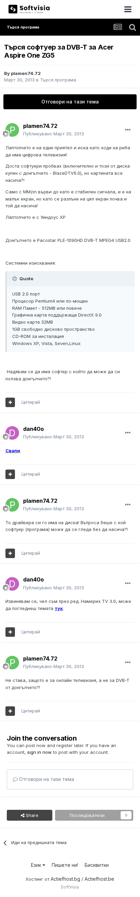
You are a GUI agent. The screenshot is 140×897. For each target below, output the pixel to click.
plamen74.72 (26, 73)
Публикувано (53, 133)
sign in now (39, 752)
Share (31, 815)
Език (36, 865)
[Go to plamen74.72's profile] (12, 130)
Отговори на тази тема (70, 101)
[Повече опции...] (128, 130)
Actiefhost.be (99, 879)
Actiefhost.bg (65, 879)
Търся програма (58, 79)
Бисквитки (97, 865)
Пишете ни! (65, 865)
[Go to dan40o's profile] (12, 433)
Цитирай (30, 402)
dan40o (33, 428)
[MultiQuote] (10, 402)
